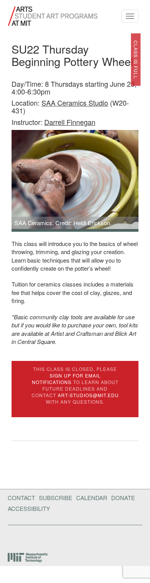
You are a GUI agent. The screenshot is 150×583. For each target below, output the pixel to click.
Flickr (22, 537)
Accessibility (29, 508)
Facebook (10, 537)
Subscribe (55, 498)
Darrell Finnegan (69, 122)
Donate (123, 498)
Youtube (42, 537)
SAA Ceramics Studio (75, 103)
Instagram (62, 537)
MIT (28, 557)
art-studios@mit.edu (88, 395)
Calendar (91, 498)
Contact (21, 498)
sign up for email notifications (66, 378)
